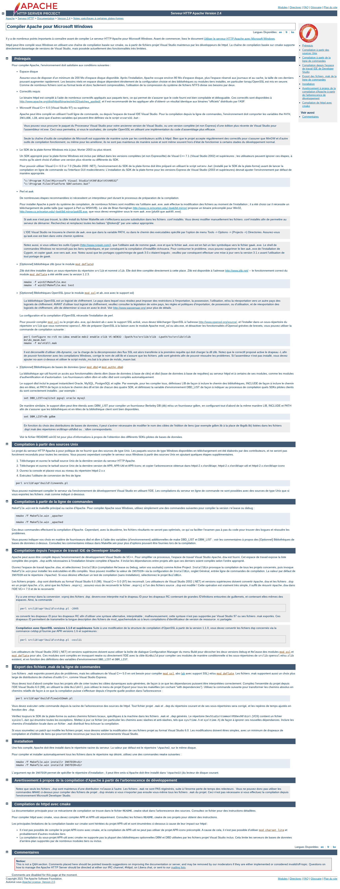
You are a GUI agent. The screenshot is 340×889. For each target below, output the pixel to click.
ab (183, 673)
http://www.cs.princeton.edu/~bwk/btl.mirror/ (160, 208)
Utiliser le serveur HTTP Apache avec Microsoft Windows (239, 38)
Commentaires (310, 116)
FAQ (306, 7)
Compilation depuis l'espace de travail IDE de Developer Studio (318, 68)
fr (286, 32)
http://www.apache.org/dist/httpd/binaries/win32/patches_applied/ (60, 101)
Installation (308, 84)
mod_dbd (92, 367)
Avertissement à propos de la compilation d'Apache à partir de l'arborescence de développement (319, 93)
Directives (295, 7)
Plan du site (330, 7)
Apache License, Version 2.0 (38, 882)
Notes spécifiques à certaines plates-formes (98, 18)
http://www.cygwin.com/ (95, 245)
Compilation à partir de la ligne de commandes (316, 59)
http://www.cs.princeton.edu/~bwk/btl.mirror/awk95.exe (53, 211)
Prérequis (307, 45)
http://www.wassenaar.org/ (129, 307)
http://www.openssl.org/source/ (218, 322)
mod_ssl (90, 293)
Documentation (45, 18)
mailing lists (178, 867)
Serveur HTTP (26, 18)
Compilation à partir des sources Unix (315, 51)
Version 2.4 (63, 18)
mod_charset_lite (271, 830)
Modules (283, 7)
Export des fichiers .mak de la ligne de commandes (319, 78)
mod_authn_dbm (112, 367)
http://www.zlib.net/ (236, 270)
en (280, 32)
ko (292, 32)
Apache (10, 18)
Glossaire (316, 7)
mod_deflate (84, 264)
